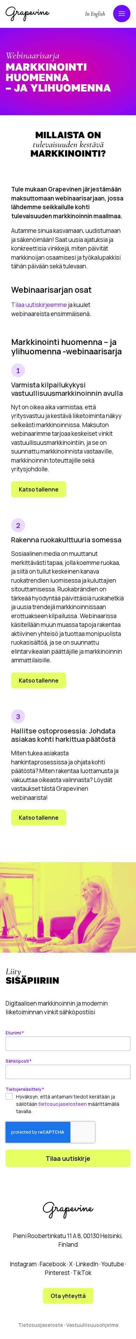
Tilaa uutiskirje (68, 1158)
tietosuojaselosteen (62, 1104)
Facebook (53, 1264)
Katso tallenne (39, 489)
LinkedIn (87, 1264)
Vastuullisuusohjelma (92, 1325)
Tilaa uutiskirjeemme (39, 305)
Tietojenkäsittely (25, 1089)
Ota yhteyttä (68, 1296)
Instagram (23, 1264)
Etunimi (15, 1033)
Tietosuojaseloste (40, 1325)
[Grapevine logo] (28, 14)
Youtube (112, 1264)
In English (95, 14)
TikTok (82, 1273)
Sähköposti (18, 1061)
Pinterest (57, 1273)
